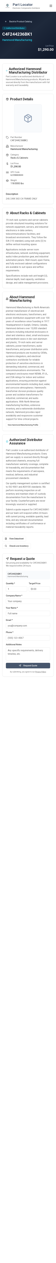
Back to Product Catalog (20, 21)
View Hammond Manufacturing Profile (23, 425)
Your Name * (12, 608)
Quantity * (10, 583)
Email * (9, 620)
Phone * (9, 632)
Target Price (34, 583)
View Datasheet (16, 539)
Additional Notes (14, 644)
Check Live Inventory (18, 546)
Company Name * (14, 595)
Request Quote (30, 665)
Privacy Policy (40, 672)
